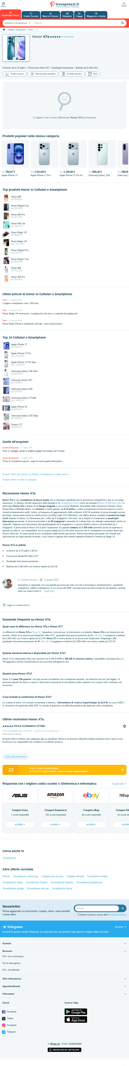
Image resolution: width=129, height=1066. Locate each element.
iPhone (6, 876)
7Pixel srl (55, 1044)
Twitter (9, 1018)
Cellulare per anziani (52, 876)
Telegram (11, 1032)
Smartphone (9, 858)
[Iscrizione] (123, 908)
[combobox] (17, 23)
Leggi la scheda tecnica (18, 605)
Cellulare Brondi (75, 876)
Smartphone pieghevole (89, 882)
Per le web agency (11, 963)
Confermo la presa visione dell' (102, 914)
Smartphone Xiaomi (37, 882)
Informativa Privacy (117, 914)
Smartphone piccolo (38, 888)
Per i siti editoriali (11, 970)
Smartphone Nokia (97, 876)
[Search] (122, 23)
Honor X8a (116, 503)
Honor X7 (36, 632)
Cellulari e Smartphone (17, 30)
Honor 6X (103, 503)
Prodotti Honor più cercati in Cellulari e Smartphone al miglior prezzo (36, 474)
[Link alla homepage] (4, 29)
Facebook (11, 1011)
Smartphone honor (62, 888)
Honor (30, 30)
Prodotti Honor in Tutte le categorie (19, 479)
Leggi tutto (49, 591)
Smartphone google (13, 888)
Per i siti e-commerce (13, 956)
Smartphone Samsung (25, 876)
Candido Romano (29, 580)
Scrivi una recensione (15, 756)
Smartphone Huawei (62, 882)
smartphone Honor (69, 503)
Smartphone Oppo (13, 882)
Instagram (11, 1025)
